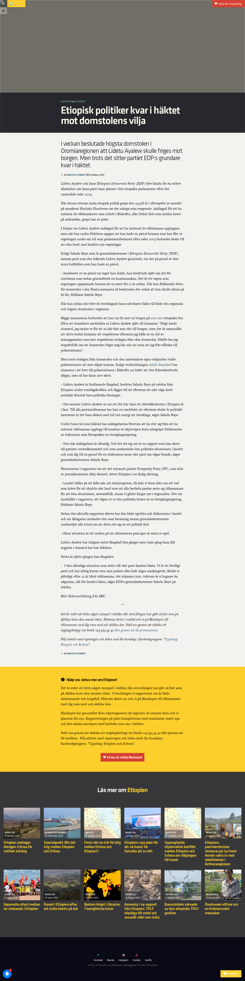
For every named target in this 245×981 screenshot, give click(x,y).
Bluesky (110, 960)
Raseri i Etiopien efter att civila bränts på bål (61, 906)
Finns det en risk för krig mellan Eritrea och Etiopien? (102, 846)
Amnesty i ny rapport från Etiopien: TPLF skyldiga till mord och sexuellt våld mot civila (141, 911)
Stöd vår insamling (229, 4)
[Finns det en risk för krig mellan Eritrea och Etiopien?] (102, 837)
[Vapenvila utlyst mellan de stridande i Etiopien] (22, 899)
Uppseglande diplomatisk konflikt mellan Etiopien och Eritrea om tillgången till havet (180, 851)
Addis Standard (161, 364)
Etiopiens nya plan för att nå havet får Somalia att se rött (141, 846)
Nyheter (66, 101)
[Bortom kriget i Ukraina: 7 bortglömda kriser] (102, 899)
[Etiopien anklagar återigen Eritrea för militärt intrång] (22, 837)
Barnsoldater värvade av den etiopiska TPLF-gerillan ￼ (181, 908)
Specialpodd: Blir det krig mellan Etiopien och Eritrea (59, 846)
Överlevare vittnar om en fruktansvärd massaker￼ (221, 908)
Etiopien (80, 101)
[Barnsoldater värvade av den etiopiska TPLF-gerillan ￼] (182, 899)
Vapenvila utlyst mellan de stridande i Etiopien (22, 906)
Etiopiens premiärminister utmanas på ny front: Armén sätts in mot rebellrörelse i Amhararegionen (221, 853)
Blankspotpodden (55, 832)
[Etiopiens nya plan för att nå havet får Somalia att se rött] (142, 837)
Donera (232, 973)
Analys (89, 832)
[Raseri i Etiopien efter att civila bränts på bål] (62, 899)
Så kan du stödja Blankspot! (124, 757)
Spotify (148, 960)
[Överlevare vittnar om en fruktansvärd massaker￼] (223, 899)
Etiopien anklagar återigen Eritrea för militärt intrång (18, 846)
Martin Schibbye (76, 175)
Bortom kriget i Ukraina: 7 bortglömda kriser (102, 906)
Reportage (172, 894)
